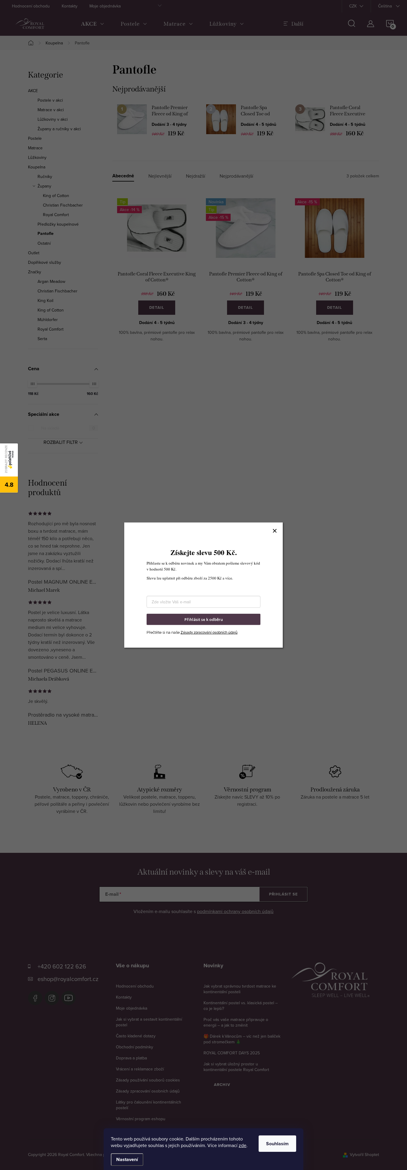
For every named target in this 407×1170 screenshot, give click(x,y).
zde (242, 1145)
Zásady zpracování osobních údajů (209, 632)
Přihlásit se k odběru (203, 619)
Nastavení (127, 1159)
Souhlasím (277, 1143)
